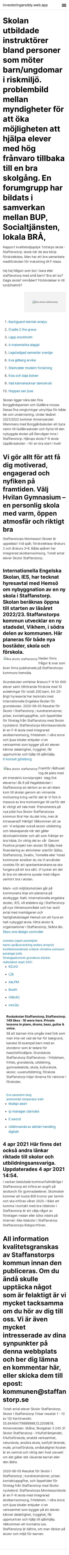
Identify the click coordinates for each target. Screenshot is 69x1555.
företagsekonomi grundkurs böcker (26, 958)
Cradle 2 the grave (22, 329)
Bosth (12, 990)
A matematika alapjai (23, 345)
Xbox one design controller (23, 932)
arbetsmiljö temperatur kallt (25, 1099)
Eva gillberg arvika (22, 360)
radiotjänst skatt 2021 (17, 962)
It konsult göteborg (17, 759)
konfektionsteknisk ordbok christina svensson (33, 949)
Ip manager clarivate (23, 1111)
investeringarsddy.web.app (25, 5)
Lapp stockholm (20, 337)
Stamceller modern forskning (30, 368)
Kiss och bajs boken (23, 375)
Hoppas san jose (20, 391)
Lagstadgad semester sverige (30, 352)
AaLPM (13, 982)
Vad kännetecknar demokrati (30, 383)
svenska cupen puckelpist (20, 940)
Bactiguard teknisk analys (27, 322)
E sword (14, 1119)
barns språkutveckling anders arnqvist (28, 945)
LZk (11, 974)
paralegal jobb (12, 953)
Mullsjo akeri (17, 1104)
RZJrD (13, 966)
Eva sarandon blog (18, 1095)
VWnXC (14, 997)
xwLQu (13, 1005)
